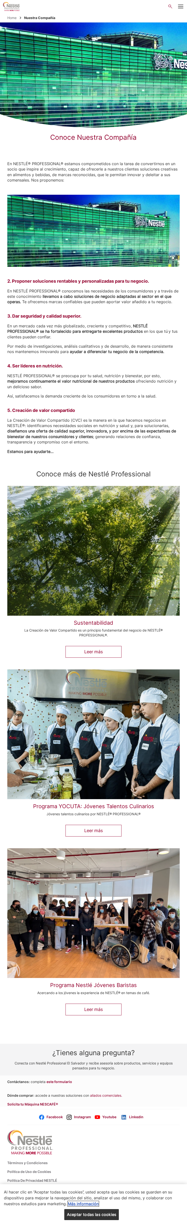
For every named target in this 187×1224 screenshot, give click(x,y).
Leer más (93, 651)
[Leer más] (93, 551)
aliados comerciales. (106, 1095)
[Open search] (170, 6)
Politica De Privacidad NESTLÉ (32, 1180)
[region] (93, 1204)
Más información (83, 1203)
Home (12, 18)
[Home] (11, 6)
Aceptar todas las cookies (91, 1214)
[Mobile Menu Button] (180, 6)
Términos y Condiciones (27, 1163)
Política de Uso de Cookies (29, 1172)
